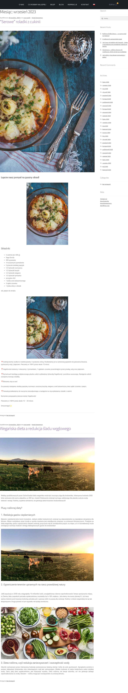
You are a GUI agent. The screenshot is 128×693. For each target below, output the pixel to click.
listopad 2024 (106, 109)
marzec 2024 (106, 133)
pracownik (27, 18)
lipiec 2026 (105, 82)
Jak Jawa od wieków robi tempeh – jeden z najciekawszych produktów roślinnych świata (115, 44)
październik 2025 (107, 102)
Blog (61, 4)
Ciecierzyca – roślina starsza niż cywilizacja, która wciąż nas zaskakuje (114, 51)
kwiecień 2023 (106, 170)
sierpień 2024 (106, 116)
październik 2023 (107, 149)
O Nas (21, 4)
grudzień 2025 (106, 95)
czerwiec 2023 (106, 163)
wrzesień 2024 (106, 112)
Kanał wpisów (104, 201)
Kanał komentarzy (106, 203)
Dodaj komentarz (37, 18)
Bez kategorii (10, 415)
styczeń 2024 (106, 139)
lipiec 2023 (105, 160)
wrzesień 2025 (106, 106)
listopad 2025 (106, 99)
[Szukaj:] (114, 18)
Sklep (52, 4)
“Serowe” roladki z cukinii (20, 21)
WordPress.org (104, 206)
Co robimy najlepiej (37, 4)
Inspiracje (72, 4)
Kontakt (85, 4)
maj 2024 (105, 126)
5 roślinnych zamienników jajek (112, 39)
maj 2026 (105, 89)
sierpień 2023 (106, 156)
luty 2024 (105, 136)
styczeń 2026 (106, 92)
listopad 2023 (106, 146)
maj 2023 (105, 166)
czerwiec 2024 (106, 123)
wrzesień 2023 (106, 153)
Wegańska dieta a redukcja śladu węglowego (35, 428)
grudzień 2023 (106, 143)
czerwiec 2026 (106, 85)
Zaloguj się (103, 199)
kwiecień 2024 (106, 129)
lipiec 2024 (105, 119)
